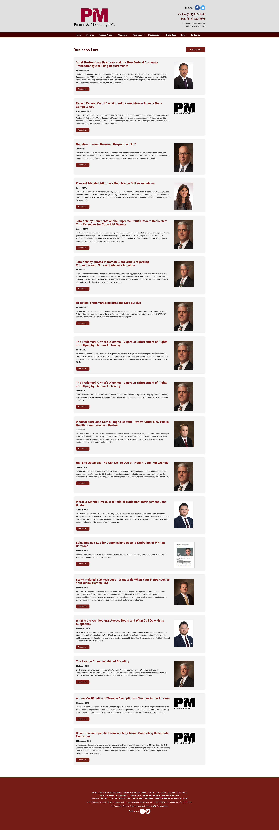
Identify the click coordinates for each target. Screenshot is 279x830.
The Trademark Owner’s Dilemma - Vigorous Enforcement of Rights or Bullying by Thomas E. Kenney (121, 343)
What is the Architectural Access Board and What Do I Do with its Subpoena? (120, 622)
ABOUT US (102, 793)
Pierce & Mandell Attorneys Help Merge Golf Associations (115, 183)
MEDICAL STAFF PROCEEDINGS (147, 796)
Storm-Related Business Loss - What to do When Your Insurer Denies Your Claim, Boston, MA (123, 581)
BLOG (152, 793)
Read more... (82, 89)
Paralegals (137, 35)
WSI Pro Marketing (160, 806)
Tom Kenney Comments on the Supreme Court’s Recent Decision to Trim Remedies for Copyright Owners (121, 222)
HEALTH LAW (116, 796)
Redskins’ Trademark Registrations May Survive (108, 303)
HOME (94, 793)
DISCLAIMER (182, 793)
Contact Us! (195, 49)
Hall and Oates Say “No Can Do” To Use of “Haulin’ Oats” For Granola (122, 463)
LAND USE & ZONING (179, 798)
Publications (153, 35)
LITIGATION (105, 796)
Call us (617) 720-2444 (191, 14)
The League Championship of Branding (102, 661)
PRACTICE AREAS (115, 793)
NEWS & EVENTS (142, 793)
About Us (90, 35)
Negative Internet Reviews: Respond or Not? (106, 144)
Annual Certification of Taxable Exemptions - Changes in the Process (123, 698)
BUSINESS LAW (97, 798)
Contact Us (195, 35)
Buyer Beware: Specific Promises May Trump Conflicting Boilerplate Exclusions (122, 734)
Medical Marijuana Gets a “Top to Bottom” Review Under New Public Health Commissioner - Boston (122, 423)
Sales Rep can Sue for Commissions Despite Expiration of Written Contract (120, 544)
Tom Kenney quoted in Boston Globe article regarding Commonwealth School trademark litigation (112, 263)
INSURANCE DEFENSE (170, 796)
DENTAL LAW (128, 796)
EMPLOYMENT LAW (140, 798)
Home (78, 35)
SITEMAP (171, 793)
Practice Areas (105, 35)
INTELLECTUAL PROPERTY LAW (117, 798)
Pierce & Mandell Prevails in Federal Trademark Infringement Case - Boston (122, 503)
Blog (183, 35)
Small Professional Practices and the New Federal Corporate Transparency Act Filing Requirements (117, 64)
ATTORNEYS (129, 793)
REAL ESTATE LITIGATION (159, 798)
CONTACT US (161, 793)
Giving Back (170, 35)
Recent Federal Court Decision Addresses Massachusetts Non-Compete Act (119, 105)
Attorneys (122, 35)
